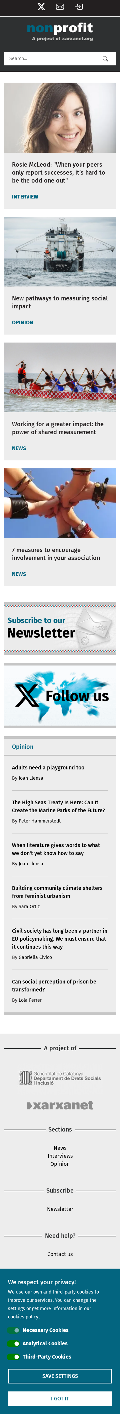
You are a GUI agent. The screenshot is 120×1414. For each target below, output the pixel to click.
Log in (78, 8)
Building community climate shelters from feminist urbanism (57, 892)
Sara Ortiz (29, 906)
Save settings (60, 1376)
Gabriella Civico (35, 957)
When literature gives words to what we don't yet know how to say (56, 849)
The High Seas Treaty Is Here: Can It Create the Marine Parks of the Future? (58, 806)
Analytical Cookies (45, 1343)
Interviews (60, 1156)
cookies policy (23, 1317)
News (60, 1148)
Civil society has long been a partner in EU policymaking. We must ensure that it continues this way (59, 939)
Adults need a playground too (48, 767)
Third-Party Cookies (47, 1357)
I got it (60, 1398)
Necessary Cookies (46, 1330)
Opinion (60, 1164)
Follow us (41, 8)
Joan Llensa (31, 778)
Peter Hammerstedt (40, 821)
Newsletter (60, 8)
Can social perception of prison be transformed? (54, 986)
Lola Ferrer (30, 1000)
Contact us (60, 1254)
